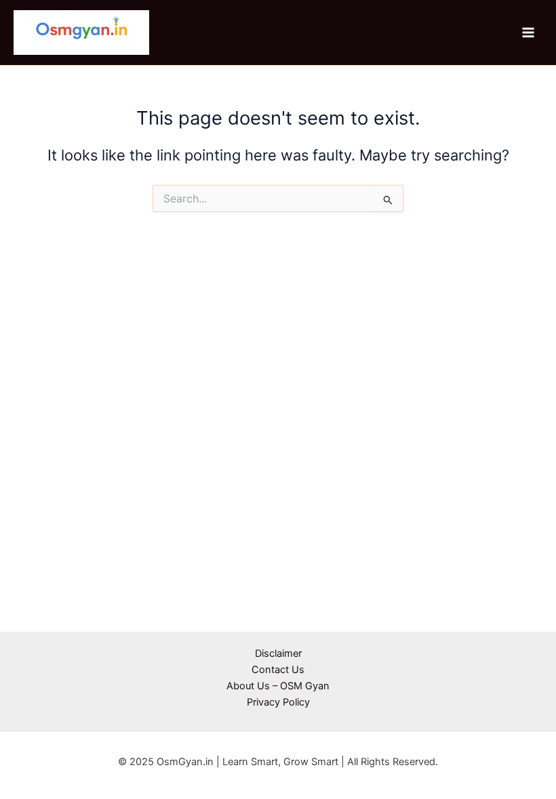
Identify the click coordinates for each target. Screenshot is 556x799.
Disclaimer (278, 653)
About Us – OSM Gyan (278, 686)
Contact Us (278, 670)
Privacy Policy (278, 702)
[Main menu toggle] (528, 32)
